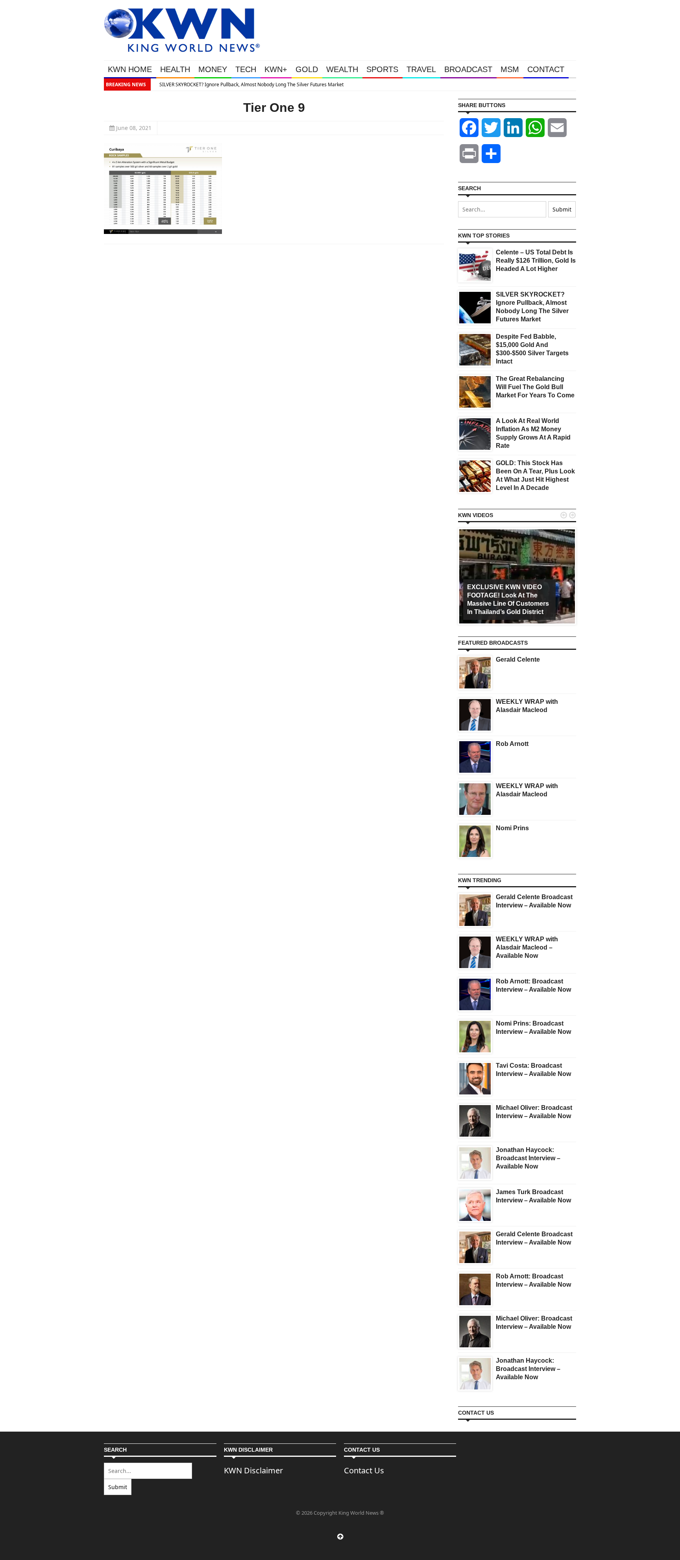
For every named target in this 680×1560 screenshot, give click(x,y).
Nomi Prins (512, 828)
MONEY (212, 69)
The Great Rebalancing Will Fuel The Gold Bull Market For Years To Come (535, 387)
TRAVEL (421, 69)
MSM (510, 69)
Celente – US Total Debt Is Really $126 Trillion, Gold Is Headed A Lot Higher (536, 260)
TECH (245, 69)
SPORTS (382, 69)
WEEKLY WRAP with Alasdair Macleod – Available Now (527, 947)
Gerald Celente (518, 659)
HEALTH (175, 69)
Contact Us (364, 1470)
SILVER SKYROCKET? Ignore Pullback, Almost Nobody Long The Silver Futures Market (247, 84)
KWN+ (275, 69)
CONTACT (545, 69)
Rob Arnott (512, 743)
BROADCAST (468, 69)
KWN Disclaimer (253, 1470)
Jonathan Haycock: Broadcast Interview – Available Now (528, 1158)
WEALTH (342, 69)
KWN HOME (130, 69)
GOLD (307, 69)
